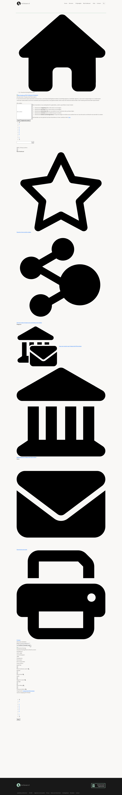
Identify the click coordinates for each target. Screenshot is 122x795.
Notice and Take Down (56, 793)
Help (94, 3)
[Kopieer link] (30, 646)
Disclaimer (72, 793)
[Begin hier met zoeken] (62, 53)
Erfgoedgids (78, 3)
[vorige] (19, 122)
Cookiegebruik (65, 793)
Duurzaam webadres (21, 641)
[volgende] (19, 139)
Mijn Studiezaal (86, 3)
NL (104, 3)
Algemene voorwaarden (39, 793)
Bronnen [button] (71, 3)
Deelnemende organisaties (100, 785)
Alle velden (19, 103)
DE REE (30, 793)
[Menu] (17, 149)
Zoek (18, 120)
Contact (99, 3)
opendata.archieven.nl (22, 793)
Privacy (47, 793)
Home (65, 3)
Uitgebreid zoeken (25, 120)
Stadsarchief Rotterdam (29, 691)
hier (69, 117)
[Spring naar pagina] (33, 142)
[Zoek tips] (32, 111)
